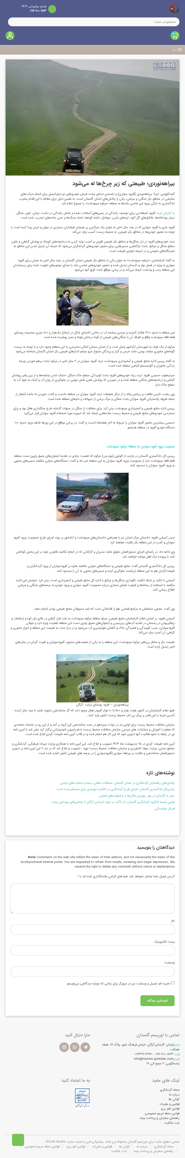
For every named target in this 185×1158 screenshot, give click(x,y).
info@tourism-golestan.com (153, 1058)
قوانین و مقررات (169, 1104)
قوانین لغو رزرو (170, 1108)
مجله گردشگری (169, 1089)
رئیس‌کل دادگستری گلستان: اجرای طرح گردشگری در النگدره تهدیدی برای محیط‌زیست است (115, 789)
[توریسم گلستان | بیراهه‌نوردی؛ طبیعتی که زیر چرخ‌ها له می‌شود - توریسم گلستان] (174, 8)
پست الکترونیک (164, 941)
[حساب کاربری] (10, 35)
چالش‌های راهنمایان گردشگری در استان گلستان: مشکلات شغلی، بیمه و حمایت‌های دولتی (117, 782)
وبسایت (170, 962)
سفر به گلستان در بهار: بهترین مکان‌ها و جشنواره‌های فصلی (137, 795)
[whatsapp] (74, 1047)
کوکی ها (174, 1099)
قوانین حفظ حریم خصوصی (162, 1113)
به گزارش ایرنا (166, 213)
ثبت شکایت (171, 1122)
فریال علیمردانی (165, 808)
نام (173, 920)
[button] (174, 50)
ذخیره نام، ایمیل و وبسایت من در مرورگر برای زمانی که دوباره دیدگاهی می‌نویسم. (118, 983)
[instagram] (64, 1047)
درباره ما (174, 1094)
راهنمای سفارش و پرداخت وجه (159, 1118)
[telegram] (85, 1047)
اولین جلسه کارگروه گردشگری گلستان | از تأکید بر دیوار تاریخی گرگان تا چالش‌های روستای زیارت (113, 802)
